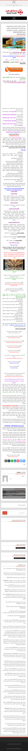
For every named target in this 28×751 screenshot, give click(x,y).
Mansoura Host (17, 744)
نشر (24, 464)
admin (16, 49)
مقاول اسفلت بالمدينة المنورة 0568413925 (16, 577)
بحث (5, 513)
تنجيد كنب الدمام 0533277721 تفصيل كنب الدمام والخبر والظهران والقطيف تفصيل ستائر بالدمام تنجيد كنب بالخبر (14, 681)
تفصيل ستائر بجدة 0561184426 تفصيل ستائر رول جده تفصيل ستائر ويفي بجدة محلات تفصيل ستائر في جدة (14, 622)
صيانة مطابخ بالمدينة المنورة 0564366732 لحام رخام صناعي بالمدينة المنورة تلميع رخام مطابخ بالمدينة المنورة (14, 704)
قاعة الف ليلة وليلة (11, 81)
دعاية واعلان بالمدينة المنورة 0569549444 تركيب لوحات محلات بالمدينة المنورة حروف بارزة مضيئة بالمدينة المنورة (14, 675)
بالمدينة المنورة (19, 110)
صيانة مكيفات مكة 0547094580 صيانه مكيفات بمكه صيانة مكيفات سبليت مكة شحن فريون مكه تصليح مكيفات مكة (14, 649)
